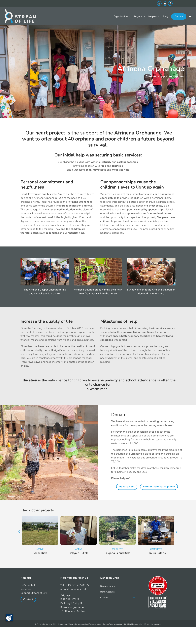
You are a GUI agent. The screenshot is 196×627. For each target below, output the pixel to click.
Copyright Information (78, 624)
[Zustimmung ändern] (9, 617)
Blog (165, 17)
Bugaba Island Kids (117, 553)
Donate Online (107, 586)
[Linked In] (165, 3)
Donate (179, 16)
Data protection (115, 624)
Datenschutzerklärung (98, 624)
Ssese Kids (40, 553)
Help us (152, 17)
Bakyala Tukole (79, 553)
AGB (126, 624)
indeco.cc (157, 624)
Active (39, 549)
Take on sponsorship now (159, 486)
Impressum (63, 624)
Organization (120, 17)
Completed (117, 549)
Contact (28, 599)
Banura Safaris (156, 553)
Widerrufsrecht (135, 624)
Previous (19, 532)
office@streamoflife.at (73, 589)
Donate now (126, 486)
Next (176, 532)
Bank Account (107, 591)
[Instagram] (159, 3)
